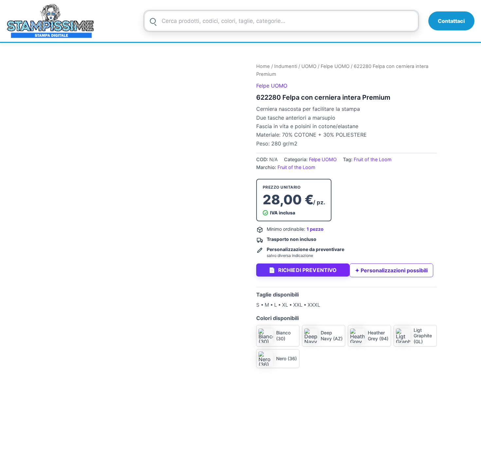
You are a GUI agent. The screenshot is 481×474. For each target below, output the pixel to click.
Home (263, 66)
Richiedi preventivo (303, 270)
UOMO (308, 66)
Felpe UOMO (335, 66)
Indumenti (285, 66)
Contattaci (451, 21)
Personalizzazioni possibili (391, 270)
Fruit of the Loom (373, 159)
